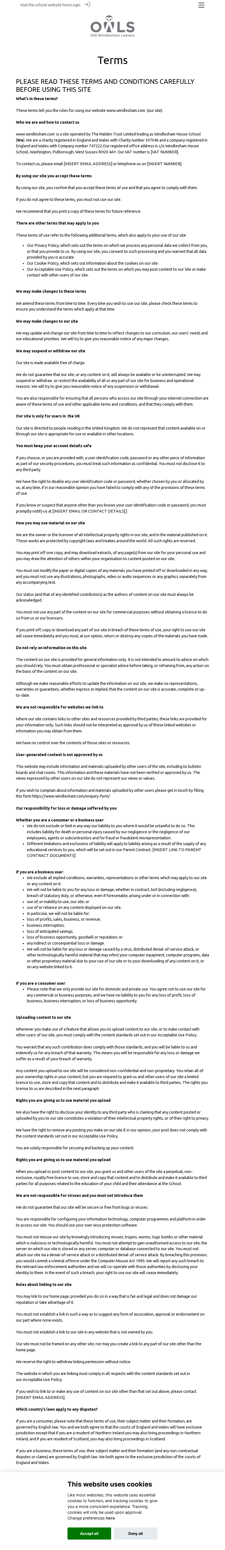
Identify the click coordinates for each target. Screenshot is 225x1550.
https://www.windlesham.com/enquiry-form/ (71, 796)
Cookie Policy (46, 263)
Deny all (135, 1533)
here (67, 5)
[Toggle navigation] (201, 5)
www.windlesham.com (125, 110)
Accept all (89, 1533)
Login (75, 5)
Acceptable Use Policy (53, 269)
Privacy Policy (46, 245)
